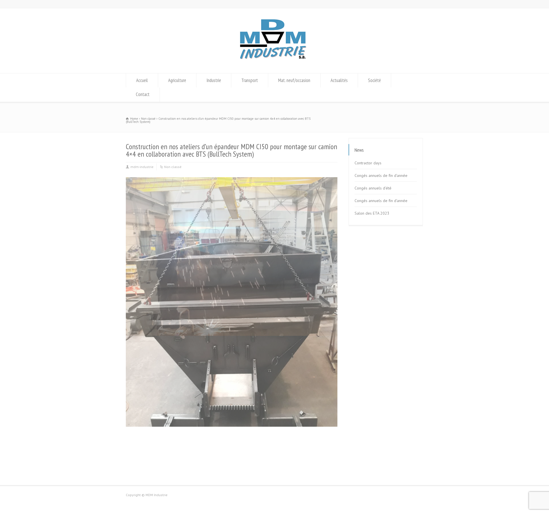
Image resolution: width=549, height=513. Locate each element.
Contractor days (368, 162)
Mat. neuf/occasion (294, 80)
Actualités (339, 80)
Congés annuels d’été (373, 188)
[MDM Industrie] (274, 62)
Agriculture (177, 80)
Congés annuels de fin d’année (381, 175)
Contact (143, 94)
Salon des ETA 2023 (372, 213)
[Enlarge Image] (231, 177)
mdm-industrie (142, 167)
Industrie (213, 80)
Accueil (142, 80)
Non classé (173, 167)
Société (374, 80)
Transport (249, 80)
